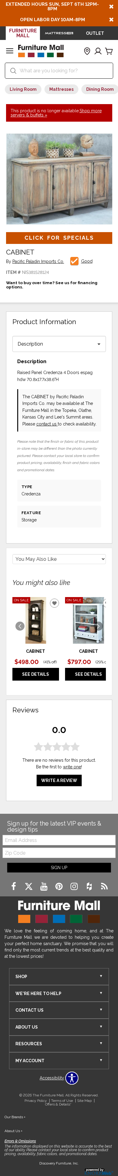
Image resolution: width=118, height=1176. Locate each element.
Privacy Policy (36, 1101)
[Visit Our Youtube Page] (44, 886)
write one (72, 766)
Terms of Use (62, 1101)
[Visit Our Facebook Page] (14, 886)
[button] (10, 51)
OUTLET (95, 33)
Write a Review (59, 780)
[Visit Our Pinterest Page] (59, 886)
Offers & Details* (58, 1104)
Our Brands (15, 1117)
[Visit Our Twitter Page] (29, 886)
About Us (13, 1131)
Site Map (84, 1101)
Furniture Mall (23, 33)
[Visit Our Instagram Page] (74, 886)
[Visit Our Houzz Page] (89, 886)
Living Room (23, 89)
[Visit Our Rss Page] (104, 886)
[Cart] (109, 51)
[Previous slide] (20, 626)
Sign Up (59, 867)
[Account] (98, 51)
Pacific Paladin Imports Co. (38, 261)
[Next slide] (98, 626)
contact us (47, 424)
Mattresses (61, 89)
